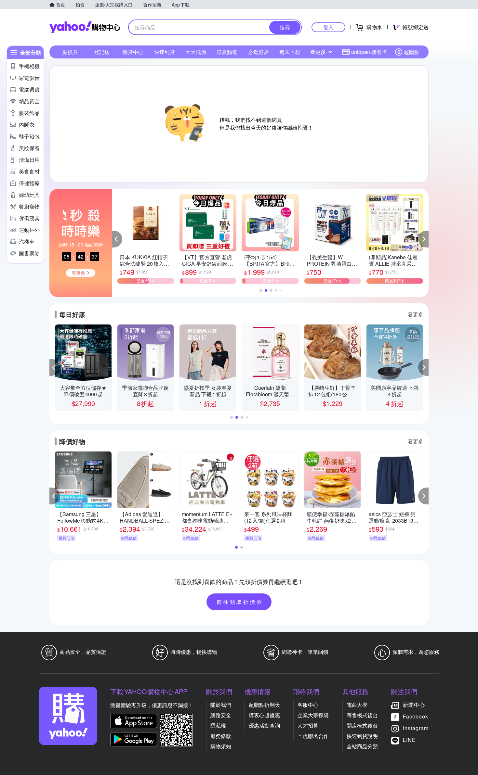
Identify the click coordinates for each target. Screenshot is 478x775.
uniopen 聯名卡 (369, 52)
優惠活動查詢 (264, 725)
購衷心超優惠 (264, 715)
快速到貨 (164, 52)
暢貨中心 (133, 52)
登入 (328, 27)
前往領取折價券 (240, 601)
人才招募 (308, 725)
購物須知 (220, 746)
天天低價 (195, 52)
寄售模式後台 (362, 715)
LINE (409, 739)
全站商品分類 (362, 746)
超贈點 (411, 52)
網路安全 (220, 715)
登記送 (102, 52)
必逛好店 (258, 52)
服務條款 (220, 736)
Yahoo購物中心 (84, 27)
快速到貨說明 (362, 736)
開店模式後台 (362, 725)
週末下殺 (289, 52)
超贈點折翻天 (264, 704)
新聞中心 (414, 704)
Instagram (416, 728)
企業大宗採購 (313, 715)
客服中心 (308, 704)
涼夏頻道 (227, 52)
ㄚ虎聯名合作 (313, 736)
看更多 (318, 52)
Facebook (415, 716)
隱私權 (218, 725)
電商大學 (357, 704)
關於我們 (220, 704)
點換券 (70, 52)
